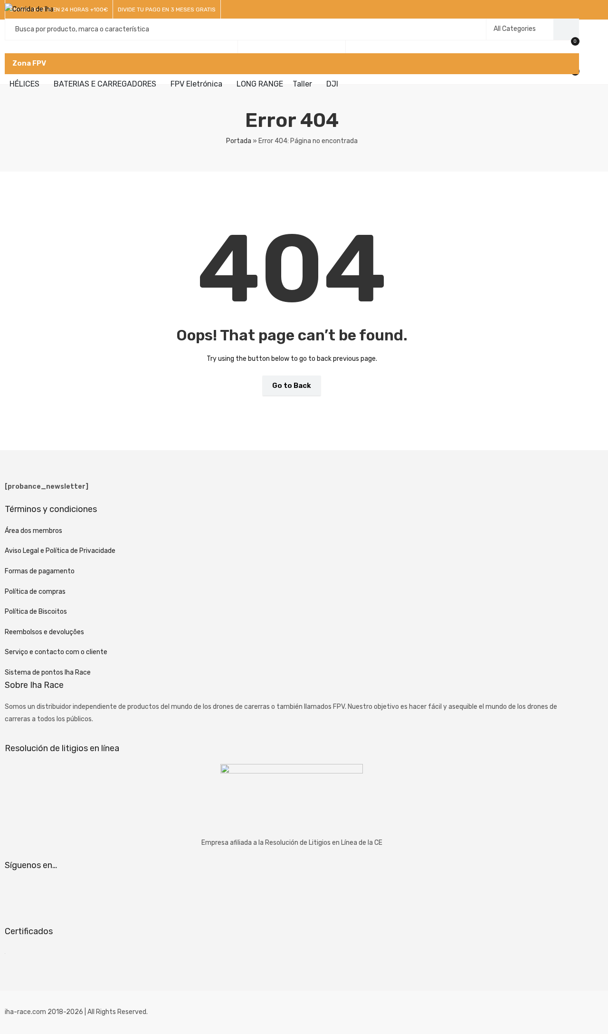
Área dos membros (33, 531)
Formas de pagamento (40, 571)
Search (566, 29)
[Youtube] (67, 893)
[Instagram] (42, 893)
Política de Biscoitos (36, 612)
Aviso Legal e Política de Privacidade (60, 551)
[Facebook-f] (16, 893)
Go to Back (291, 385)
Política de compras (35, 592)
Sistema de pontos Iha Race (48, 672)
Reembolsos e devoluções (44, 632)
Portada (238, 141)
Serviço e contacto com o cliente (56, 652)
